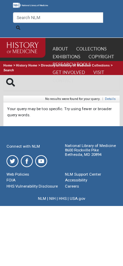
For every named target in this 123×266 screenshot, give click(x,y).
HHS (63, 198)
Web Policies (17, 174)
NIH (52, 198)
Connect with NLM (23, 146)
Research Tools (72, 65)
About (60, 49)
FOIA (10, 180)
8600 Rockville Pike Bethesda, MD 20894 (83, 152)
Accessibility (76, 180)
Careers (72, 186)
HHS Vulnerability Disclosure (32, 186)
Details (110, 99)
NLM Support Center (83, 174)
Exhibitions (66, 57)
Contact (63, 81)
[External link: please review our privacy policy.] (12, 160)
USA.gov (77, 198)
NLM (42, 198)
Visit (98, 73)
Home (7, 65)
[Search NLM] (18, 28)
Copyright (101, 57)
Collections (91, 49)
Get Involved (69, 73)
